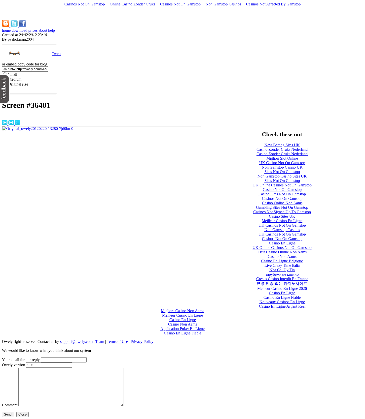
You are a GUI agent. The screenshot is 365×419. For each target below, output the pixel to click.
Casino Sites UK (282, 216)
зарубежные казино (282, 274)
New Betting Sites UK (282, 145)
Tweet (56, 54)
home (6, 30)
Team (99, 341)
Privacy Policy (142, 341)
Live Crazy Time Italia (282, 265)
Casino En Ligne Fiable (282, 297)
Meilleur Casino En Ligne (282, 221)
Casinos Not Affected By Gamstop (273, 4)
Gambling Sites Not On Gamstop (282, 207)
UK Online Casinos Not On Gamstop (282, 185)
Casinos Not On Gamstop (84, 4)
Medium (14, 79)
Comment (9, 405)
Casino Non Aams (282, 256)
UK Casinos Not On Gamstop (282, 225)
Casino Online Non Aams (282, 203)
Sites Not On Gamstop (282, 172)
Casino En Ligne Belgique (282, 261)
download (19, 30)
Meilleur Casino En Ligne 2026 (282, 288)
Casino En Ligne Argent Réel (282, 306)
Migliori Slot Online (282, 158)
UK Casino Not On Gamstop (282, 163)
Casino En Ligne (282, 243)
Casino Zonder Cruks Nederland (282, 149)
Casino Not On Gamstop (282, 189)
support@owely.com (76, 341)
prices (32, 30)
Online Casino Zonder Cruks (132, 4)
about (42, 30)
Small (12, 74)
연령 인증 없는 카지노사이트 (282, 283)
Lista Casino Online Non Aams (282, 252)
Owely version (13, 365)
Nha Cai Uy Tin (282, 270)
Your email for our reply (21, 360)
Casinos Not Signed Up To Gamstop (282, 212)
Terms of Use (117, 341)
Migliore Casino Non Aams (182, 311)
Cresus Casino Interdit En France (282, 279)
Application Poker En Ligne (182, 329)
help (51, 30)
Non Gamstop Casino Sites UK (282, 176)
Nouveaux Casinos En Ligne (282, 302)
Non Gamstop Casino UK (282, 167)
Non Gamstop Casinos (223, 4)
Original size (18, 84)
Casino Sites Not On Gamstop (282, 194)
